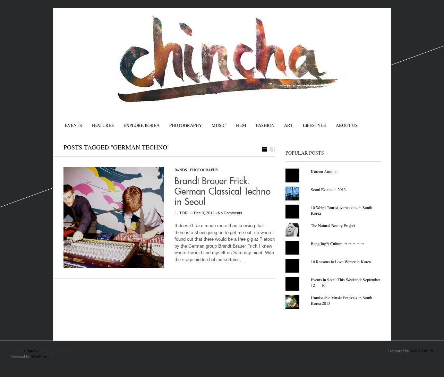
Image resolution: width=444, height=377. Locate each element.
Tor (183, 213)
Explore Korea (141, 125)
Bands (180, 169)
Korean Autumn (324, 171)
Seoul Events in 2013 (328, 189)
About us (347, 125)
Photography (185, 125)
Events (73, 125)
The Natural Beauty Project (333, 225)
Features (103, 125)
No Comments (230, 213)
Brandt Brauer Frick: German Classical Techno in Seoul (222, 191)
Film (241, 125)
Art (288, 125)
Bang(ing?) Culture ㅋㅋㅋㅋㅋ (337, 243)
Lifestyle (314, 125)
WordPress (40, 356)
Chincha (30, 350)
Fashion (265, 125)
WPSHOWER (422, 350)
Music (219, 125)
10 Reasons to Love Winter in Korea (341, 261)
